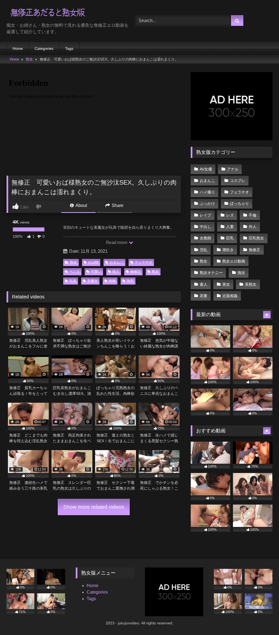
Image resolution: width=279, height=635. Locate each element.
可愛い (96, 272)
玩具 (72, 281)
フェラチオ (143, 262)
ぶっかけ (207, 203)
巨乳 (230, 238)
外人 (252, 226)
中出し (205, 226)
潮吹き (228, 250)
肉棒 (112, 281)
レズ (230, 215)
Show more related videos (93, 507)
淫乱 (203, 250)
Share (117, 205)
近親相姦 (230, 296)
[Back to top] (262, 618)
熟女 (29, 59)
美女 (226, 284)
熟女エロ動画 (233, 261)
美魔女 (92, 281)
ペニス (74, 272)
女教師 (205, 238)
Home (18, 48)
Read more (117, 242)
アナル (232, 169)
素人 (203, 284)
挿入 (115, 272)
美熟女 (250, 284)
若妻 (203, 296)
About (81, 205)
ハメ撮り (207, 192)
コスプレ (237, 180)
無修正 (135, 272)
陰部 (130, 281)
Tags (69, 48)
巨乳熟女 (256, 238)
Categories (44, 48)
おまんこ (117, 262)
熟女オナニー (211, 272)
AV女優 (206, 169)
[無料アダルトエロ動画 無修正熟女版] (62, 13)
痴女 (241, 272)
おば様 (93, 262)
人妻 (230, 226)
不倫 (252, 215)
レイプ (205, 215)
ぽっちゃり (239, 203)
